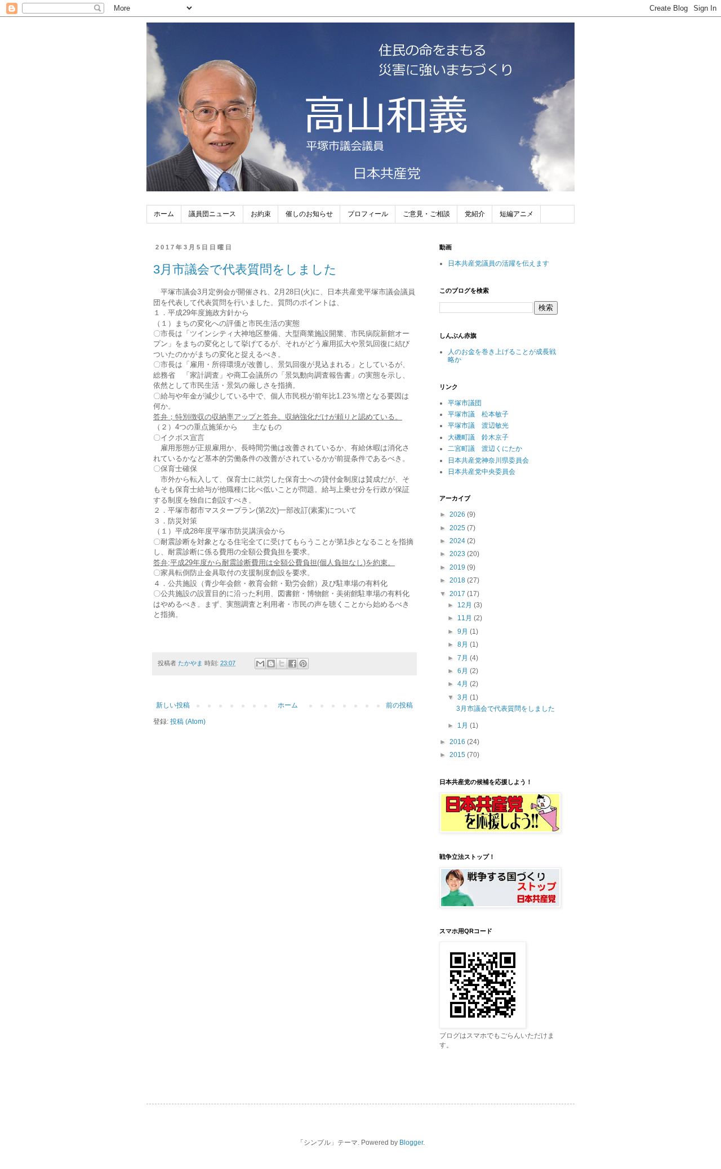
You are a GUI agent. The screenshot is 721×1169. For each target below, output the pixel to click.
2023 (458, 554)
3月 (463, 697)
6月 (463, 671)
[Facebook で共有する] (292, 663)
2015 (458, 755)
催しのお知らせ (309, 214)
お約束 (261, 214)
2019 (458, 567)
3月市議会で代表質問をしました (245, 269)
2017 (458, 594)
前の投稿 (399, 705)
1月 (463, 725)
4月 (463, 684)
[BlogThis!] (271, 663)
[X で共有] (281, 663)
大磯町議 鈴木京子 (478, 437)
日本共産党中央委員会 (481, 472)
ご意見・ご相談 (426, 214)
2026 (458, 514)
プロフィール (368, 214)
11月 (465, 618)
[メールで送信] (260, 663)
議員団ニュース (212, 214)
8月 (463, 644)
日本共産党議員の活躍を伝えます (498, 263)
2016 (458, 742)
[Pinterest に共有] (303, 663)
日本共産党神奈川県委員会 (488, 460)
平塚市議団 (465, 403)
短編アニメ (516, 214)
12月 (465, 605)
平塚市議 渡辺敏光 (478, 425)
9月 (463, 631)
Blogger (411, 1142)
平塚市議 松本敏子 (478, 414)
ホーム (164, 214)
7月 (463, 658)
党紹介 (475, 214)
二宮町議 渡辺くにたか (485, 449)
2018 (458, 580)
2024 (458, 541)
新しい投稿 (173, 705)
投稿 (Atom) (188, 721)
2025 (458, 528)
